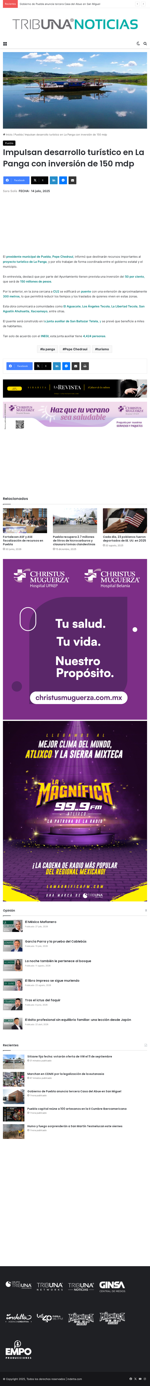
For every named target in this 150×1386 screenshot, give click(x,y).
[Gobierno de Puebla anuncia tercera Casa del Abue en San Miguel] (13, 1096)
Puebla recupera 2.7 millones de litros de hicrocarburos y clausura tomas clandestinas (74, 540)
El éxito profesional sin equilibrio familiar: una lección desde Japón (78, 1020)
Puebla (18, 134)
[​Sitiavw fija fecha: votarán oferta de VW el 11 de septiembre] (13, 1062)
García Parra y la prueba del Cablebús (56, 941)
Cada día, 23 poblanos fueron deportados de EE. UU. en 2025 (124, 539)
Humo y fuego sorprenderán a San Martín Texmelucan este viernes (74, 1126)
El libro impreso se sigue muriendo (52, 981)
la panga (48, 349)
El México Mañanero (40, 922)
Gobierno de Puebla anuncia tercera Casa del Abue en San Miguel (74, 1091)
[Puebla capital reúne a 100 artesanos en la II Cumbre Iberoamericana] (13, 1114)
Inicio (8, 134)
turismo (103, 349)
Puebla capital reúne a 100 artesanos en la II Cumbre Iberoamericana (77, 1109)
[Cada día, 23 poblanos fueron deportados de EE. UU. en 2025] (125, 520)
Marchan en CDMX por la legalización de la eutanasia (65, 1074)
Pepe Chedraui (76, 349)
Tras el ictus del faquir (43, 1000)
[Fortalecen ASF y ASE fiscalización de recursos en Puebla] (25, 520)
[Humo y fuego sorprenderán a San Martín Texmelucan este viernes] (13, 1131)
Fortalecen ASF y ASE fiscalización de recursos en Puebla (23, 540)
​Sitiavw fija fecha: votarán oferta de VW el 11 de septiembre (69, 1056)
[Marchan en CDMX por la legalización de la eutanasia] (13, 1079)
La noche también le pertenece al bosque (58, 961)
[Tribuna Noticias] (75, 23)
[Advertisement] (75, 220)
